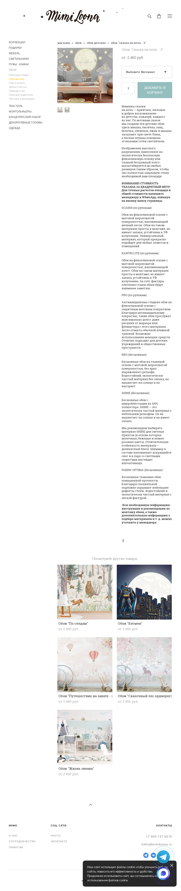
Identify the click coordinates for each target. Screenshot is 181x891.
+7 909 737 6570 (159, 836)
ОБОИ (13, 69)
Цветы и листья (17, 87)
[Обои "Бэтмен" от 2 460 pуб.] (144, 592)
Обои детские (16, 79)
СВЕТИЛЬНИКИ (19, 58)
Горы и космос (17, 83)
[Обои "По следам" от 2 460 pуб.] (84, 592)
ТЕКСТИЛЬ (16, 106)
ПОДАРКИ (15, 47)
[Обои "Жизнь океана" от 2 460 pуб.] (84, 737)
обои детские (96, 43)
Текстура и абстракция (21, 98)
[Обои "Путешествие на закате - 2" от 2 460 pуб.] (84, 664)
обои (78, 43)
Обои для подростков (21, 94)
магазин (63, 43)
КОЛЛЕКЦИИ (17, 42)
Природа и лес (17, 91)
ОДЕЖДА (14, 128)
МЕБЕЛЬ (14, 53)
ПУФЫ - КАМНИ (19, 64)
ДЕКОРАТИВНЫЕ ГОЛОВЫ (25, 122)
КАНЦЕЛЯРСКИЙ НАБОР (25, 117)
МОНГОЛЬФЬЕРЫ (20, 111)
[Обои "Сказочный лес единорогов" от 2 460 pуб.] (144, 664)
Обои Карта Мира (18, 75)
